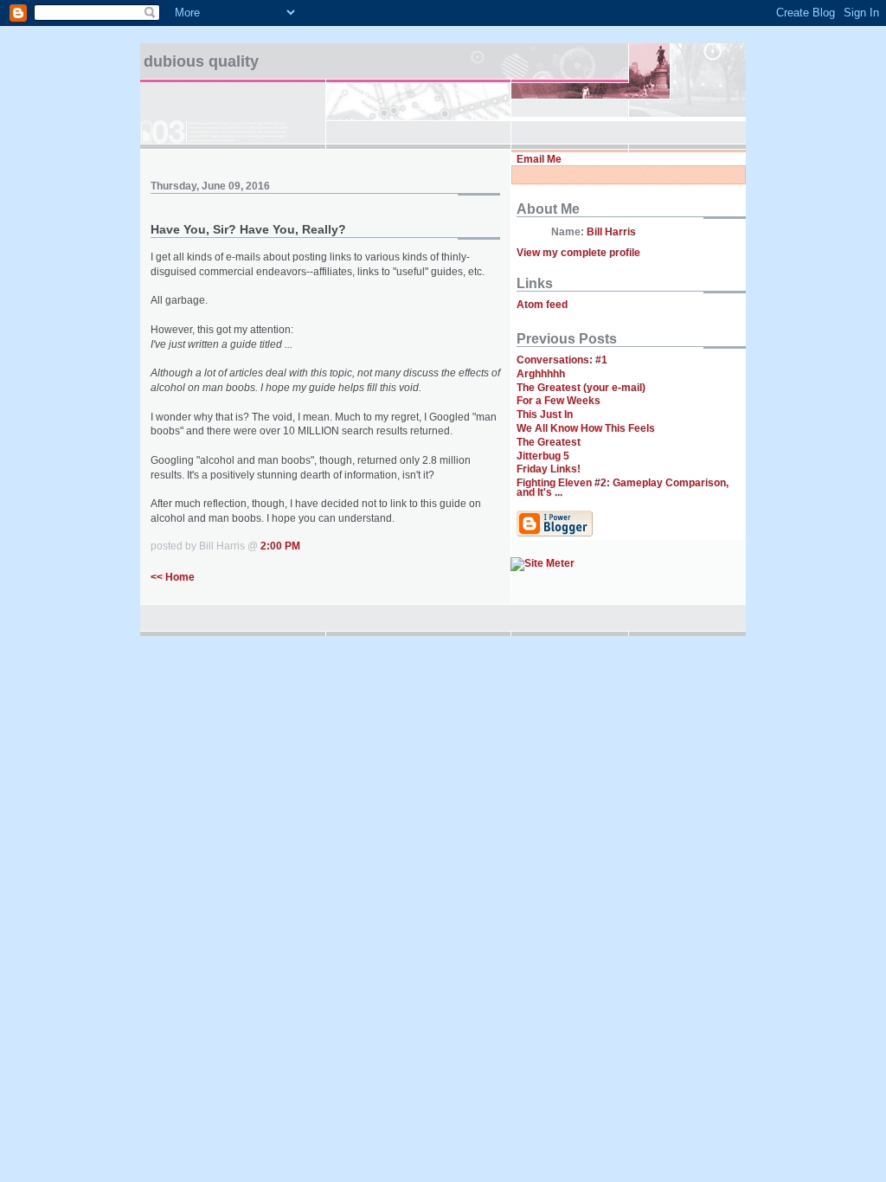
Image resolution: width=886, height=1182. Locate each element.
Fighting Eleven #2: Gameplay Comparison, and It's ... (623, 487)
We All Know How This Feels (586, 428)
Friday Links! (549, 469)
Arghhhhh (541, 374)
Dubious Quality (201, 61)
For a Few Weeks (558, 401)
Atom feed (542, 305)
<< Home (173, 577)
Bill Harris (611, 232)
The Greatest (549, 442)
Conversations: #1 (562, 360)
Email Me (539, 159)
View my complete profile (578, 253)
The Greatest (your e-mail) (581, 388)
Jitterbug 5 (543, 456)
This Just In (545, 414)
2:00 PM (280, 546)
